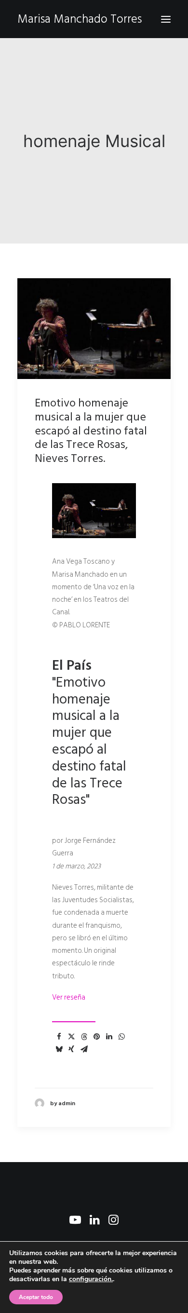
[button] (166, 19)
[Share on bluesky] (59, 1049)
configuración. (91, 1279)
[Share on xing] (71, 1049)
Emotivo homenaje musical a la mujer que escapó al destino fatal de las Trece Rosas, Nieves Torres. (91, 430)
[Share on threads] (84, 1036)
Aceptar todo (36, 1297)
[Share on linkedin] (109, 1036)
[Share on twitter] (71, 1036)
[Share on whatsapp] (121, 1036)
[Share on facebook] (59, 1036)
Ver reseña (68, 997)
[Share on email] (84, 1049)
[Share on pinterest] (96, 1036)
